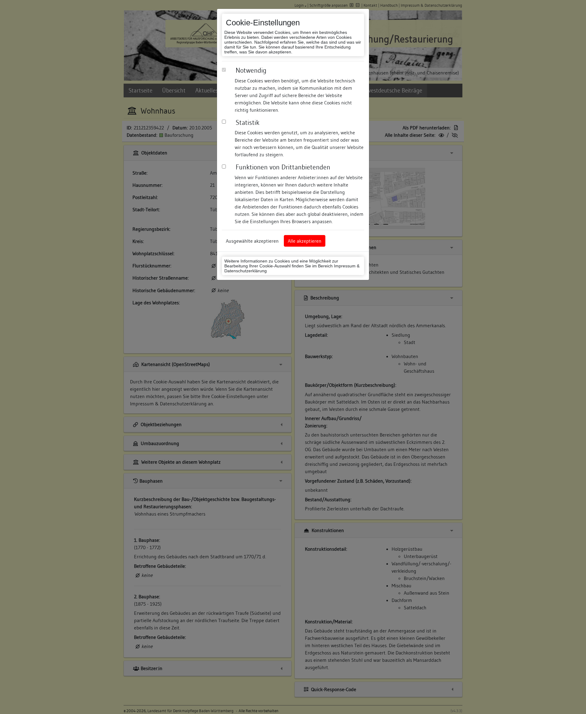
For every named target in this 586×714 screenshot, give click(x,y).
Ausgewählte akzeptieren (252, 241)
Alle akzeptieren (304, 241)
